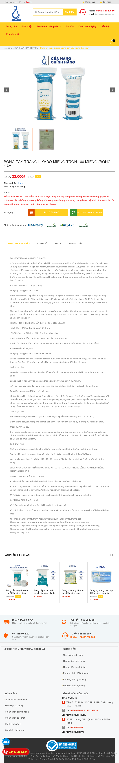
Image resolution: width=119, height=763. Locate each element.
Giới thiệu (27, 26)
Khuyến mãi (12, 34)
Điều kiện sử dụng (14, 705)
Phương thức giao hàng (74, 679)
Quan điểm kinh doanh (16, 699)
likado (20, 183)
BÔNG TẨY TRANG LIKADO (26, 48)
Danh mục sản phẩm (48, 26)
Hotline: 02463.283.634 (89, 212)
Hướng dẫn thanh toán (74, 667)
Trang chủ (11, 26)
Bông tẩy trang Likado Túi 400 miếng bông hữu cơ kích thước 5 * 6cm (17, 594)
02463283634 (91, 710)
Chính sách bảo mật (15, 718)
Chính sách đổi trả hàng (17, 712)
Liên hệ (105, 26)
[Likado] (16, 13)
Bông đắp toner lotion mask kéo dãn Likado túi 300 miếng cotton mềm (44, 594)
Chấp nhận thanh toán (15, 225)
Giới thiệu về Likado (73, 655)
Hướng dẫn (75, 243)
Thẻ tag (58, 243)
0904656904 (77, 727)
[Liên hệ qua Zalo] (6, 742)
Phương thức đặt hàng (74, 685)
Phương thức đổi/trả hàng (75, 673)
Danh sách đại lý (87, 26)
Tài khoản (107, 2)
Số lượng (8, 212)
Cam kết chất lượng (14, 730)
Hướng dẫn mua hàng (74, 661)
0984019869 (77, 710)
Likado (29, 2)
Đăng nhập (90, 2)
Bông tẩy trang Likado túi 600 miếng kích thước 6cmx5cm (73, 593)
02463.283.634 (105, 10)
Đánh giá (42, 243)
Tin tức (70, 26)
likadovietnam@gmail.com (107, 14)
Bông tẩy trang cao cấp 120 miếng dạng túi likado (101, 593)
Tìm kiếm (70, 12)
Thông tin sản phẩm (18, 243)
